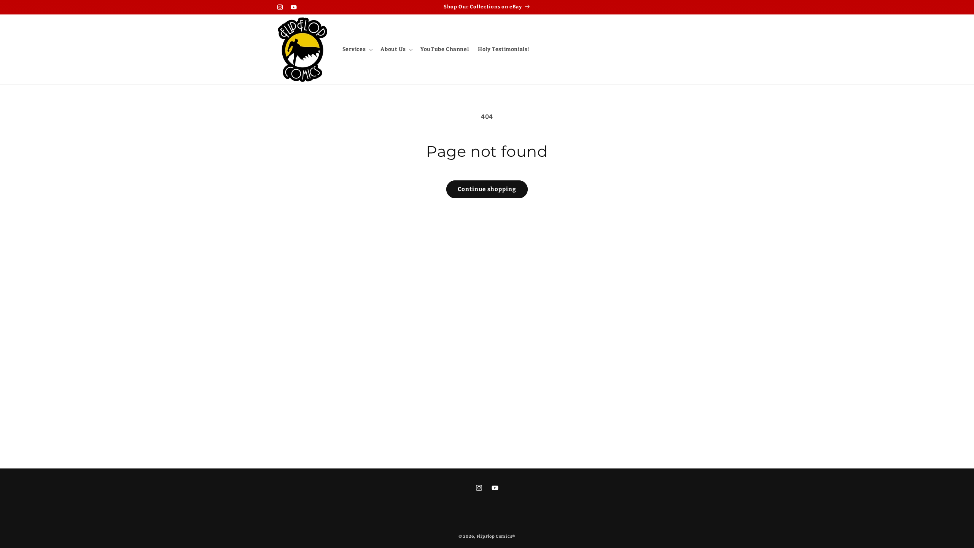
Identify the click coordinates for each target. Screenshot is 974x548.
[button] (357, 49)
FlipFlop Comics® (496, 536)
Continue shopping (487, 189)
